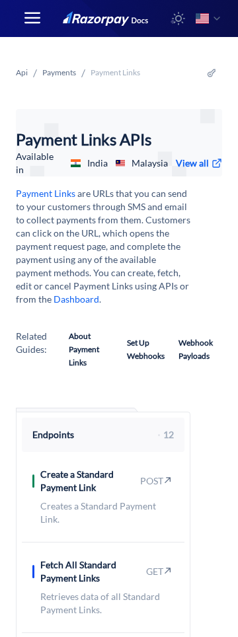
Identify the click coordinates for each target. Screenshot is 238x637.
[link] (199, 163)
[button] (178, 18)
